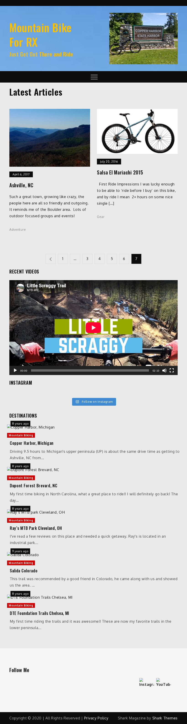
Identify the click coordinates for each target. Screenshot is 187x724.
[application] (93, 327)
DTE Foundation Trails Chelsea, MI (39, 613)
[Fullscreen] (171, 370)
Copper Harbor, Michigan (32, 443)
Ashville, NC (21, 185)
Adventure (17, 229)
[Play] (15, 370)
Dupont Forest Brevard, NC (33, 485)
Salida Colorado (24, 570)
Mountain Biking (21, 435)
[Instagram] (146, 685)
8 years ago (20, 423)
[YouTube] (163, 685)
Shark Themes (165, 718)
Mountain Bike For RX (40, 34)
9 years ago (20, 551)
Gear (101, 217)
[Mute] (164, 370)
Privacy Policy (96, 718)
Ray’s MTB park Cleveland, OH (36, 528)
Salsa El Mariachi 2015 (120, 172)
